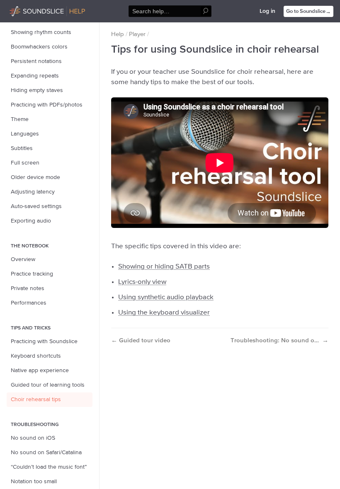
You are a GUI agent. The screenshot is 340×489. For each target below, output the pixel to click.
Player (137, 34)
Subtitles (22, 148)
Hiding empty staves (37, 90)
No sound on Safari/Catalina (46, 452)
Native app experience (40, 370)
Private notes (27, 288)
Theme (20, 119)
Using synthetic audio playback (166, 297)
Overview (23, 259)
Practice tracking (32, 274)
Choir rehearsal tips (36, 399)
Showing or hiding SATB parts (164, 266)
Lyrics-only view (142, 282)
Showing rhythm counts (41, 32)
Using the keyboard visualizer (164, 312)
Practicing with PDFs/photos (47, 105)
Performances (28, 303)
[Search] (206, 11)
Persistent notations (36, 61)
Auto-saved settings (36, 206)
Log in (267, 11)
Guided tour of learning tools (48, 385)
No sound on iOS (33, 438)
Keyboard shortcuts (36, 356)
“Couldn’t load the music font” (49, 467)
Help (117, 34)
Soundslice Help (30, 10)
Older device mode (35, 177)
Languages (25, 134)
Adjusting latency (33, 192)
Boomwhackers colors (39, 47)
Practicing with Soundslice (44, 341)
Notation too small (34, 481)
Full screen (25, 163)
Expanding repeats (35, 76)
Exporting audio (31, 221)
